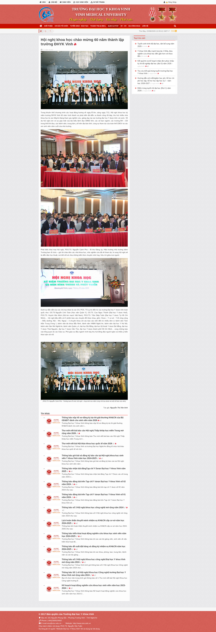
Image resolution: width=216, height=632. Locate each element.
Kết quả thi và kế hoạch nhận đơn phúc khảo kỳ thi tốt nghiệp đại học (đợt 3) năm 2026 (156, 63)
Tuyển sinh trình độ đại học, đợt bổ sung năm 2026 (156, 45)
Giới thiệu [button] (48, 26)
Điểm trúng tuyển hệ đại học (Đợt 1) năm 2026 (154, 89)
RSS (173, 31)
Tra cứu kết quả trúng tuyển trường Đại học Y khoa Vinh (155, 72)
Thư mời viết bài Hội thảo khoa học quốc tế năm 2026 (87, 443)
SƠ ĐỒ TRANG (99, 2)
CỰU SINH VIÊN (81, 2)
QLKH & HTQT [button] (113, 26)
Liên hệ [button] (145, 26)
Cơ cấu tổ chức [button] (61, 26)
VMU (44, 2)
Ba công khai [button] (134, 26)
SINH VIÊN (66, 2)
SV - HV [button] (123, 26)
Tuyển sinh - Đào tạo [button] (79, 26)
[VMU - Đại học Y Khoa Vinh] (46, 14)
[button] (41, 26)
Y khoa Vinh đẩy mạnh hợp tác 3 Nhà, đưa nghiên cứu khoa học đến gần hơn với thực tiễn (155, 53)
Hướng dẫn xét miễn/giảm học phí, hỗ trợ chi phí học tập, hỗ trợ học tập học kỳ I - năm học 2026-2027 (156, 80)
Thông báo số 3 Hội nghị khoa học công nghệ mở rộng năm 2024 (93, 507)
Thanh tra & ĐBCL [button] (98, 26)
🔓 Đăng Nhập (171, 2)
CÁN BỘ (53, 2)
